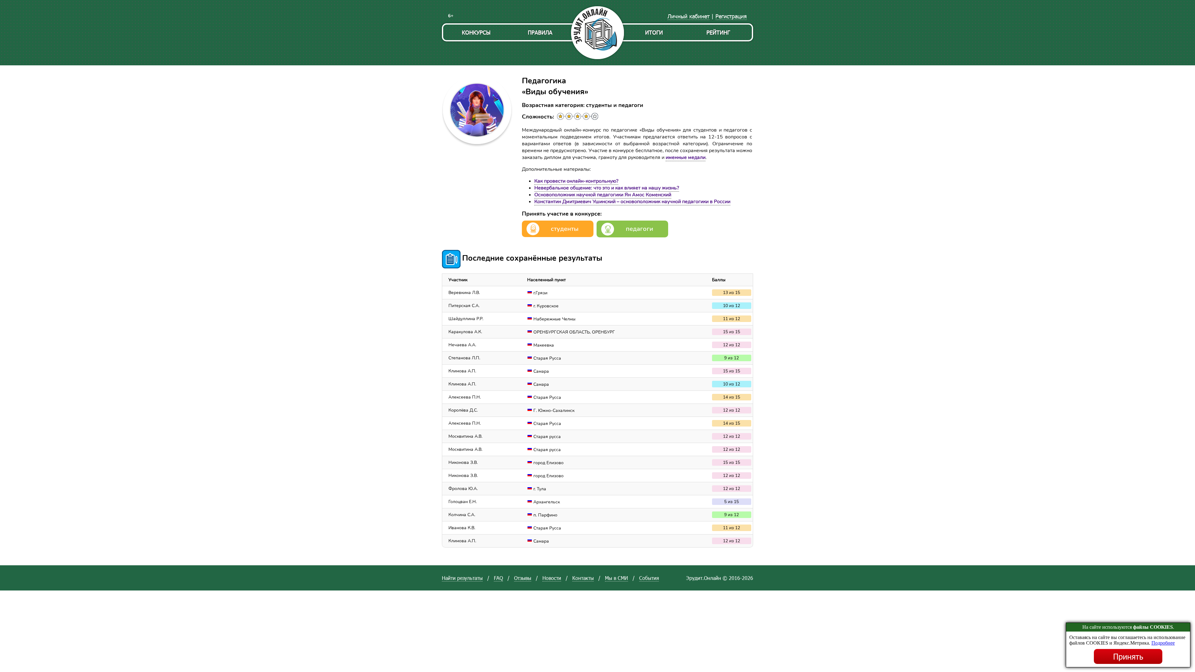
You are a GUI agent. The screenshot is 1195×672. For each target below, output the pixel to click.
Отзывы (522, 578)
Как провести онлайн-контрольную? (576, 181)
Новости (551, 578)
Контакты (583, 578)
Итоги (654, 32)
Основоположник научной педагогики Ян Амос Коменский (602, 194)
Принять (1128, 656)
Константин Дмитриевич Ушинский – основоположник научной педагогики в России (632, 201)
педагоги (639, 229)
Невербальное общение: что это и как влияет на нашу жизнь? (606, 187)
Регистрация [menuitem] (731, 16)
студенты (565, 229)
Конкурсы (476, 32)
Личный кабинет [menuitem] (689, 16)
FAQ (498, 578)
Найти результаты (462, 578)
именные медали (685, 157)
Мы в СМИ (616, 578)
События (649, 578)
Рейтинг (718, 32)
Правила (540, 32)
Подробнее (1163, 643)
